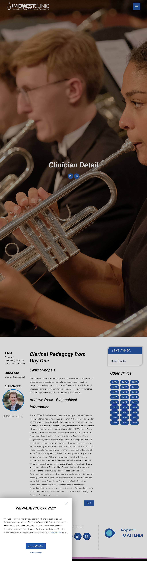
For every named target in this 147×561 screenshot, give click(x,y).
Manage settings (36, 552)
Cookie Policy (55, 532)
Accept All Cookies (35, 546)
